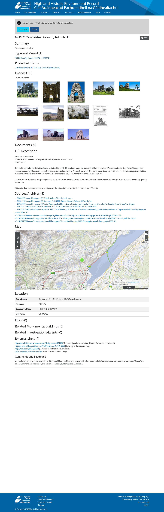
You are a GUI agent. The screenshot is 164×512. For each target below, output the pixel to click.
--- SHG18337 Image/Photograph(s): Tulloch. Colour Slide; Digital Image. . (44, 198)
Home (17, 13)
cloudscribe (144, 502)
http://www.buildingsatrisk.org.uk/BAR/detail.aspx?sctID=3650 (40, 346)
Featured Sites (30, 13)
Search (56, 13)
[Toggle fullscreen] (146, 232)
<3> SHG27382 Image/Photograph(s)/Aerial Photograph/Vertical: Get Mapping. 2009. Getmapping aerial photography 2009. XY (65, 221)
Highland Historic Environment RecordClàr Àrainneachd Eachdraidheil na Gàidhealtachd (76, 6)
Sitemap (41, 505)
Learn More (23, 29)
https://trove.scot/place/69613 (27, 349)
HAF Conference (84, 13)
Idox (138, 497)
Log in (146, 505)
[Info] (17, 242)
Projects (68, 13)
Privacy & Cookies (45, 502)
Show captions (23, 78)
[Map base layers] (17, 238)
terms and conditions (133, 282)
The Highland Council (37, 509)
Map (98, 13)
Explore (44, 13)
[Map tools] (17, 247)
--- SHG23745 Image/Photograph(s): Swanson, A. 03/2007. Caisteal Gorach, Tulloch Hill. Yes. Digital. (53, 201)
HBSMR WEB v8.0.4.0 (141, 499)
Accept (34, 29)
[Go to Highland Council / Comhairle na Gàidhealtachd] (22, 5)
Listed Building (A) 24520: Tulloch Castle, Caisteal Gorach (37, 68)
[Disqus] (82, 399)
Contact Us (42, 497)
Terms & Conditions (45, 499)
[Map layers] (17, 234)
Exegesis (130, 497)
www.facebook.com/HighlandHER (28, 352)
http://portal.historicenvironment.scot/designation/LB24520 (39, 343)
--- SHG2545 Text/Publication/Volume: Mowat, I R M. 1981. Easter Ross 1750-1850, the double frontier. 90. (56, 207)
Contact (107, 13)
